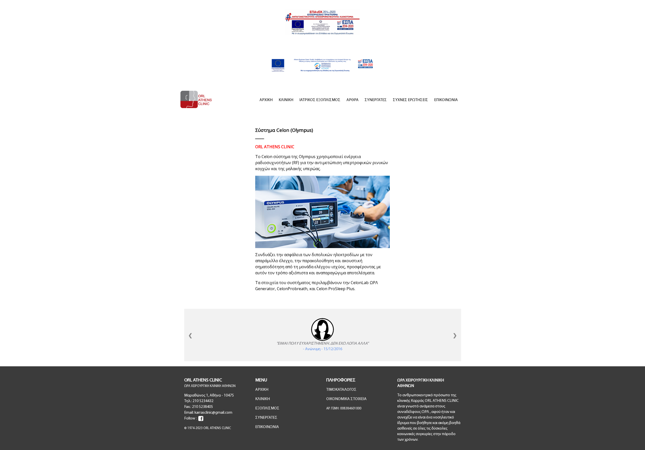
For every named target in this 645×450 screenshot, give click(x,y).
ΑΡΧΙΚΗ (266, 100)
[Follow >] (200, 418)
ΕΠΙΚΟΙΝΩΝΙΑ (446, 100)
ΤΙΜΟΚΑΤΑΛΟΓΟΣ (341, 390)
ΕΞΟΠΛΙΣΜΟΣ (267, 408)
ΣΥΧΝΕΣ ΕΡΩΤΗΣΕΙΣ (410, 100)
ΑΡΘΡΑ (352, 100)
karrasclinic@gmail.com (213, 413)
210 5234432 (202, 401)
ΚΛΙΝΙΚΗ (286, 100)
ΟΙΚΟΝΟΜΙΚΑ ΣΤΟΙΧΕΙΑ (346, 399)
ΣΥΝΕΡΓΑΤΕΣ (376, 100)
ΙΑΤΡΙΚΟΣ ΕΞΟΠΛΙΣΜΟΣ (319, 100)
